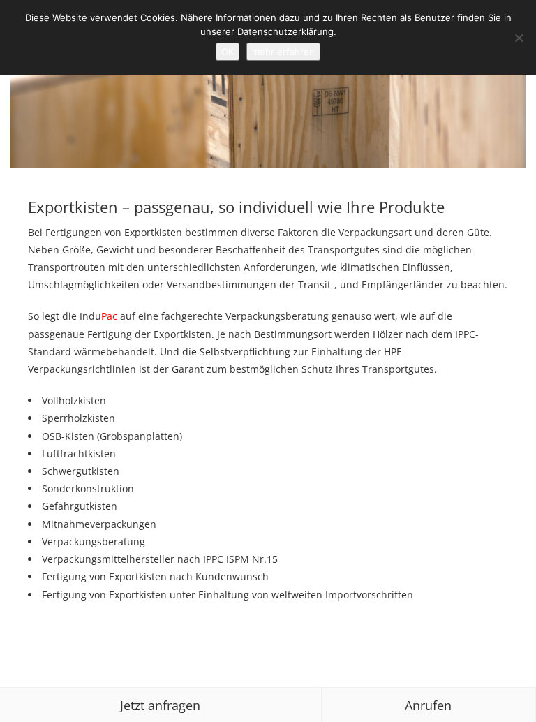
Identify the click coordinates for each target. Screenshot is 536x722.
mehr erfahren (283, 51)
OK (227, 51)
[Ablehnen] (519, 38)
